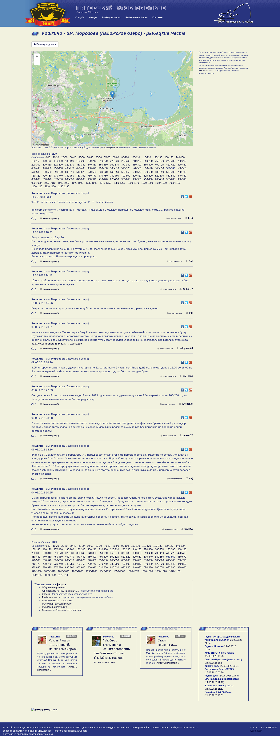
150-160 (35, 161)
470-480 (80, 168)
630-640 (103, 172)
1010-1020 (63, 182)
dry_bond (188, 376)
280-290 (182, 161)
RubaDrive (54, 636)
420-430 (182, 164)
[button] (112, 95)
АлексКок (187, 404)
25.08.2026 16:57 (214, 662)
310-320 (58, 164)
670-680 (148, 172)
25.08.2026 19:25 (214, 656)
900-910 (92, 179)
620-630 (92, 172)
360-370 (114, 164)
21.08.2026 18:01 (214, 695)
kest (190, 218)
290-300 (35, 164)
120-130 (157, 157)
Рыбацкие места (111, 17)
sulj (191, 313)
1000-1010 (49, 182)
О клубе (79, 17)
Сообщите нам (111, 147)
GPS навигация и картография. (222, 679)
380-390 (137, 164)
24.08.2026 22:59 (229, 675)
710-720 (35, 175)
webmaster (256, 731)
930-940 (125, 179)
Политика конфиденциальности (70, 731)
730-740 (58, 175)
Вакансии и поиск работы (219, 685)
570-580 (35, 172)
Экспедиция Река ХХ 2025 (219, 669)
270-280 (170, 161)
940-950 (137, 179)
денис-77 (188, 289)
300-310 (47, 164)
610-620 (80, 172)
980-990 (182, 179)
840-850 (182, 175)
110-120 (146, 157)
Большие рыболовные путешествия (61, 610)
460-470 (69, 168)
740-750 (69, 175)
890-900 (80, 179)
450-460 (58, 168)
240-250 (137, 161)
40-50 (81, 157)
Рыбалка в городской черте (57, 603)
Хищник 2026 (212, 666)
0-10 (48, 157)
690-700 (170, 172)
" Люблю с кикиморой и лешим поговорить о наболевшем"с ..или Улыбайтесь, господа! (112, 649)
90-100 (125, 157)
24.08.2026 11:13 (214, 688)
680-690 (159, 172)
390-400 (148, 164)
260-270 (159, 161)
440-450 (47, 168)
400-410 (159, 164)
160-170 (47, 161)
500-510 (114, 168)
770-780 (103, 175)
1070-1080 (147, 182)
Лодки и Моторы (214, 646)
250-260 (148, 161)
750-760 (80, 175)
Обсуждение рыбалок (54, 587)
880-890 (69, 179)
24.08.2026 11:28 (214, 682)
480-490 (92, 168)
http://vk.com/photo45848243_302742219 (56, 343)
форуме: (62, 584)
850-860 (35, 179)
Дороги (46, 594)
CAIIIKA (188, 529)
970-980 (170, 179)
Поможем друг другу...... (218, 692)
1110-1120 (50, 186)
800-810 (137, 175)
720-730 (47, 175)
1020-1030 (77, 182)
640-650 (114, 172)
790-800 (125, 175)
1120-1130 (63, 186)
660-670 (137, 172)
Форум (93, 17)
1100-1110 (36, 186)
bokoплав (108, 636)
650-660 (125, 172)
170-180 (58, 161)
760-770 (92, 175)
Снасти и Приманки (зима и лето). (223, 659)
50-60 (90, 157)
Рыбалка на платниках (54, 607)
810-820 (148, 175)
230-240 (125, 161)
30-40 (73, 157)
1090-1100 (174, 182)
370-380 (125, 164)
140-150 (180, 157)
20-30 (64, 157)
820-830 (159, 175)
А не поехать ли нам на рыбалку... (60, 591)
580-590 (47, 172)
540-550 (159, 168)
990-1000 (36, 182)
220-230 (114, 161)
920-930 (114, 179)
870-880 (58, 179)
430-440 (35, 168)
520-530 (137, 168)
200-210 (92, 161)
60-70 (99, 157)
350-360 (103, 164)
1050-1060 (119, 182)
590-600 (58, 172)
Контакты (157, 17)
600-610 (69, 172)
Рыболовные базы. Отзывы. (57, 600)
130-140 (169, 157)
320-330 (69, 164)
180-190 (69, 161)
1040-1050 (105, 182)
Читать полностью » (104, 662)
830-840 (170, 175)
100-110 (135, 157)
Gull (191, 261)
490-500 (103, 168)
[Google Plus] (190, 195)
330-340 (80, 164)
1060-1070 (133, 182)
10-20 (56, 157)
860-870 (47, 179)
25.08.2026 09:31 (229, 666)
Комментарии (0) (51, 218)
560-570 (182, 168)
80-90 (116, 157)
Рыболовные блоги (136, 17)
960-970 (159, 179)
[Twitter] (186, 195)
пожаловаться (174, 218)
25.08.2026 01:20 (214, 672)
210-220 (103, 161)
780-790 (114, 175)
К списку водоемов (46, 44)
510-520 (125, 168)
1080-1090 (161, 182)
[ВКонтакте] (182, 195)
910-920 (103, 179)
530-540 (148, 168)
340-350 (92, 164)
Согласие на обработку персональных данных (28, 734)
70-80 (107, 157)
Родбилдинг (211, 675)
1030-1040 (91, 182)
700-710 (182, 172)
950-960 (148, 179)
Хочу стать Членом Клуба (219, 653)
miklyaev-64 (186, 348)
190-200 (80, 161)
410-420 (170, 164)
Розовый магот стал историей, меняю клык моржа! (63, 645)
